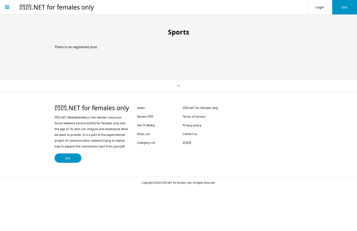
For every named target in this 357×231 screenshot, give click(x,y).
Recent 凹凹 (145, 116)
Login (319, 7)
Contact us (190, 134)
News (141, 108)
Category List (146, 143)
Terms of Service (194, 116)
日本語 (187, 143)
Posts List (143, 134)
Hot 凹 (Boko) (146, 125)
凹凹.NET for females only (56, 7)
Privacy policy (192, 125)
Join (344, 7)
